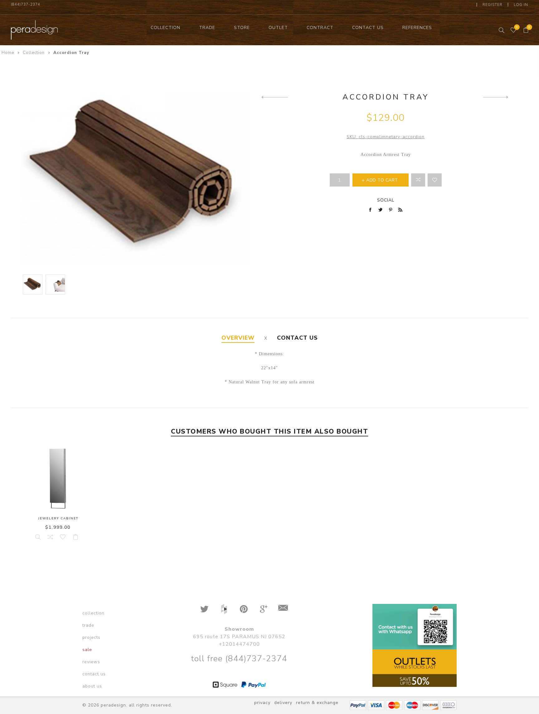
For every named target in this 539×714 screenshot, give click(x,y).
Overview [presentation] (238, 338)
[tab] (238, 338)
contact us (94, 674)
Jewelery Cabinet (58, 518)
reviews (91, 662)
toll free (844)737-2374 (239, 658)
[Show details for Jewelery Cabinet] (58, 478)
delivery (283, 703)
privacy (262, 703)
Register (493, 4)
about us (92, 686)
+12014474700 (239, 644)
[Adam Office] (496, 97)
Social (385, 200)
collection (93, 613)
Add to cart (75, 537)
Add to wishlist (435, 180)
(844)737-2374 (25, 4)
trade (88, 625)
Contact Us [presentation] (297, 338)
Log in (521, 4)
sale (87, 650)
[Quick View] (37, 537)
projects (91, 637)
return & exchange (317, 703)
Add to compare (50, 537)
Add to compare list (418, 180)
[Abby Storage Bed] (274, 97)
